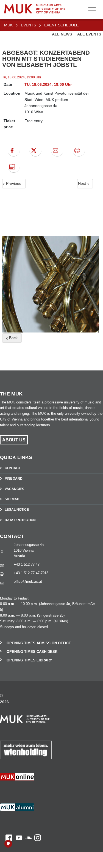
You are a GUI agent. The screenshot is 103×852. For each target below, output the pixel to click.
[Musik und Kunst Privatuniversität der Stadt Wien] (47, 6)
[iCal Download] (14, 167)
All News (62, 34)
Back (13, 338)
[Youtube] (17, 789)
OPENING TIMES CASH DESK (32, 652)
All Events (89, 34)
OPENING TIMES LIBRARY (29, 660)
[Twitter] (35, 150)
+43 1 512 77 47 (27, 564)
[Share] (57, 150)
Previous (13, 183)
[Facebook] (14, 150)
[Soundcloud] (27, 789)
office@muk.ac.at (28, 581)
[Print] (79, 150)
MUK (8, 25)
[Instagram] (36, 789)
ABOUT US (14, 440)
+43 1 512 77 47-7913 (31, 573)
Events (28, 25)
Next (82, 183)
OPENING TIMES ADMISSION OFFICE (39, 643)
